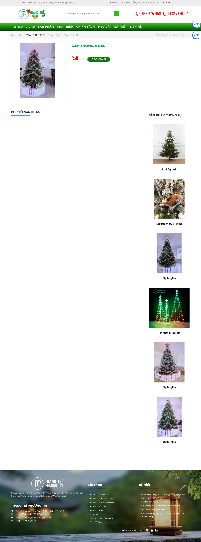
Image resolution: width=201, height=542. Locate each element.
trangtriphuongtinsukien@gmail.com (56, 2)
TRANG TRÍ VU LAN (99, 495)
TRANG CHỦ (26, 26)
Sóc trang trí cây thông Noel (169, 224)
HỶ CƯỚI (94, 514)
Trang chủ (16, 35)
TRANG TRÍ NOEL (35, 35)
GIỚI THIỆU (65, 26)
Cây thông (54, 35)
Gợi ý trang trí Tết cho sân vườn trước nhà (160, 506)
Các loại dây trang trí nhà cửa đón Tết (158, 502)
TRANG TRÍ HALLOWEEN (102, 502)
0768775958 (25, 2)
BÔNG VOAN (96, 522)
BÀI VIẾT (120, 26)
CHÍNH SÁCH (85, 26)
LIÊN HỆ (136, 26)
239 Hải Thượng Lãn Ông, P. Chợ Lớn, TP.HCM (134, 2)
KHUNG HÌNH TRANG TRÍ (102, 518)
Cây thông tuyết (169, 169)
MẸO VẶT (104, 26)
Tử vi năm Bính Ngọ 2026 (153, 509)
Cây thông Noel (169, 278)
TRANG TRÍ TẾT (97, 510)
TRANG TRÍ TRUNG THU (101, 498)
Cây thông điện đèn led (169, 333)
